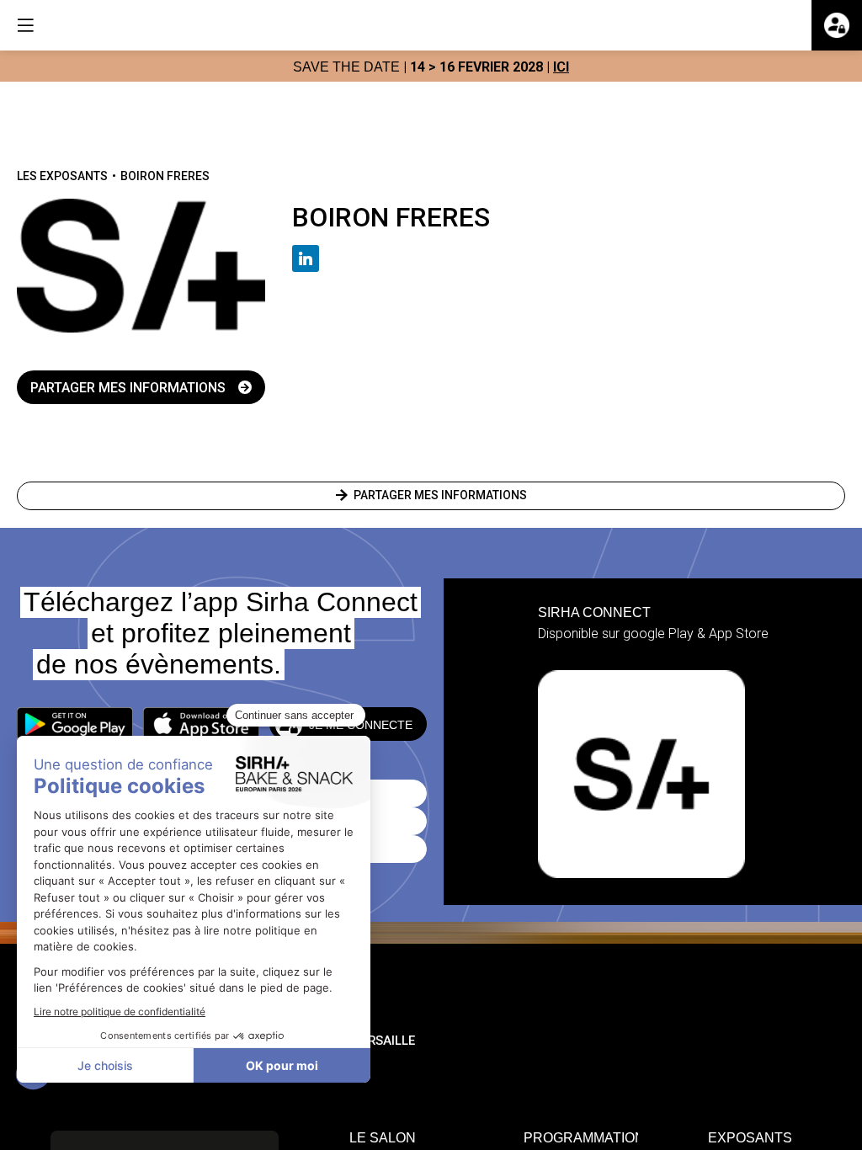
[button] (75, 724)
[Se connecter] (836, 25)
